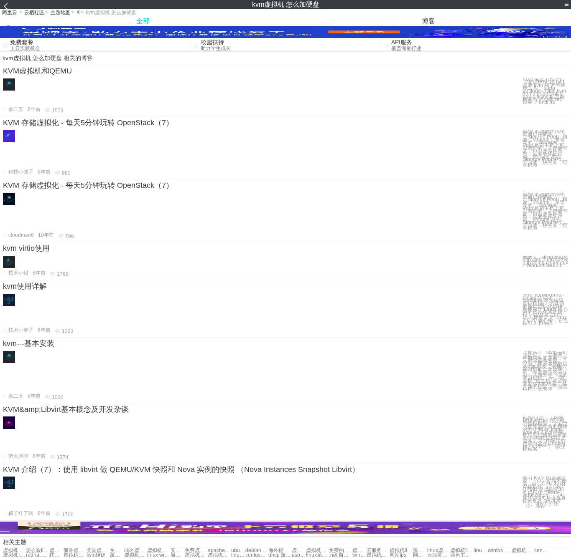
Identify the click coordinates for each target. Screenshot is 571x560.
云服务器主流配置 (438, 555)
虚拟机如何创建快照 (75, 555)
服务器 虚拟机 (420, 550)
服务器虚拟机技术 (117, 555)
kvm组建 (96, 555)
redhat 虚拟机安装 (37, 555)
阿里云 (9, 12)
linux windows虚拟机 (158, 555)
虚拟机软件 (56, 550)
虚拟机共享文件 (317, 550)
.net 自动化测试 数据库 (340, 555)
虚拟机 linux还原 (14, 555)
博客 (428, 21)
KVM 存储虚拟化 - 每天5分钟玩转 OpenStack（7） (88, 123)
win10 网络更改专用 (359, 555)
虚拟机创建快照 (359, 550)
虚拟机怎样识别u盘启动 (378, 555)
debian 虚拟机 (256, 550)
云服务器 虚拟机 (378, 550)
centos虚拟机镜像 (541, 550)
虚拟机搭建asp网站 (196, 555)
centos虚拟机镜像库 (256, 555)
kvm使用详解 (25, 286)
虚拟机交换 (158, 550)
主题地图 (61, 12)
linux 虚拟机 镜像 (481, 550)
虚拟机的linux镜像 (219, 555)
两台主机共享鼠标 (461, 555)
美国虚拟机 (98, 550)
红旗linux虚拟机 (56, 555)
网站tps (398, 555)
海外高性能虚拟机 (178, 555)
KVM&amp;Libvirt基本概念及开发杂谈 (66, 409)
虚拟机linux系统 (401, 550)
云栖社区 (34, 12)
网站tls (420, 555)
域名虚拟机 (135, 550)
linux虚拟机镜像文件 (238, 555)
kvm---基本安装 (28, 343)
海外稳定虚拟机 (279, 550)
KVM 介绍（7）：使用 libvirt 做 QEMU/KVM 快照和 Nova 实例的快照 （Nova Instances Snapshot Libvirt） (181, 469)
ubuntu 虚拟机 (238, 550)
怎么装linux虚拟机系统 (37, 550)
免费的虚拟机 (340, 550)
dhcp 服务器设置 (279, 555)
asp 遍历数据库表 (299, 555)
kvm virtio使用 (26, 248)
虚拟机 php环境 (522, 550)
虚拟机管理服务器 (135, 555)
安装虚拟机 (178, 550)
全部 (143, 21)
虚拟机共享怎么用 (14, 550)
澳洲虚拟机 (75, 550)
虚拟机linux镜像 (461, 550)
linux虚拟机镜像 (438, 550)
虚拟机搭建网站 (299, 550)
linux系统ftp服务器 (317, 555)
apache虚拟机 (219, 550)
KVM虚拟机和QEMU (37, 71)
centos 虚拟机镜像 (499, 550)
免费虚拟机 (117, 550)
